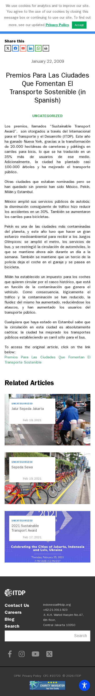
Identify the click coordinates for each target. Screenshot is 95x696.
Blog (9, 619)
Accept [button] (79, 25)
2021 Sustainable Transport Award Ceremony (25, 530)
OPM (17, 676)
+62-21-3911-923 (55, 610)
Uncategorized (47, 116)
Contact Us (17, 605)
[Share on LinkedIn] (30, 48)
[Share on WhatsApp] (38, 48)
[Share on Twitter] (8, 48)
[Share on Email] (23, 48)
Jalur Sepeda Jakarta (28, 409)
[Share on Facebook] (15, 48)
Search (12, 626)
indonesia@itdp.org (57, 605)
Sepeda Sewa (22, 467)
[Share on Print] (46, 48)
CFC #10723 (52, 676)
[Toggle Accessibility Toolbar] (84, 685)
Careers (13, 612)
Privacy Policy (31, 676)
